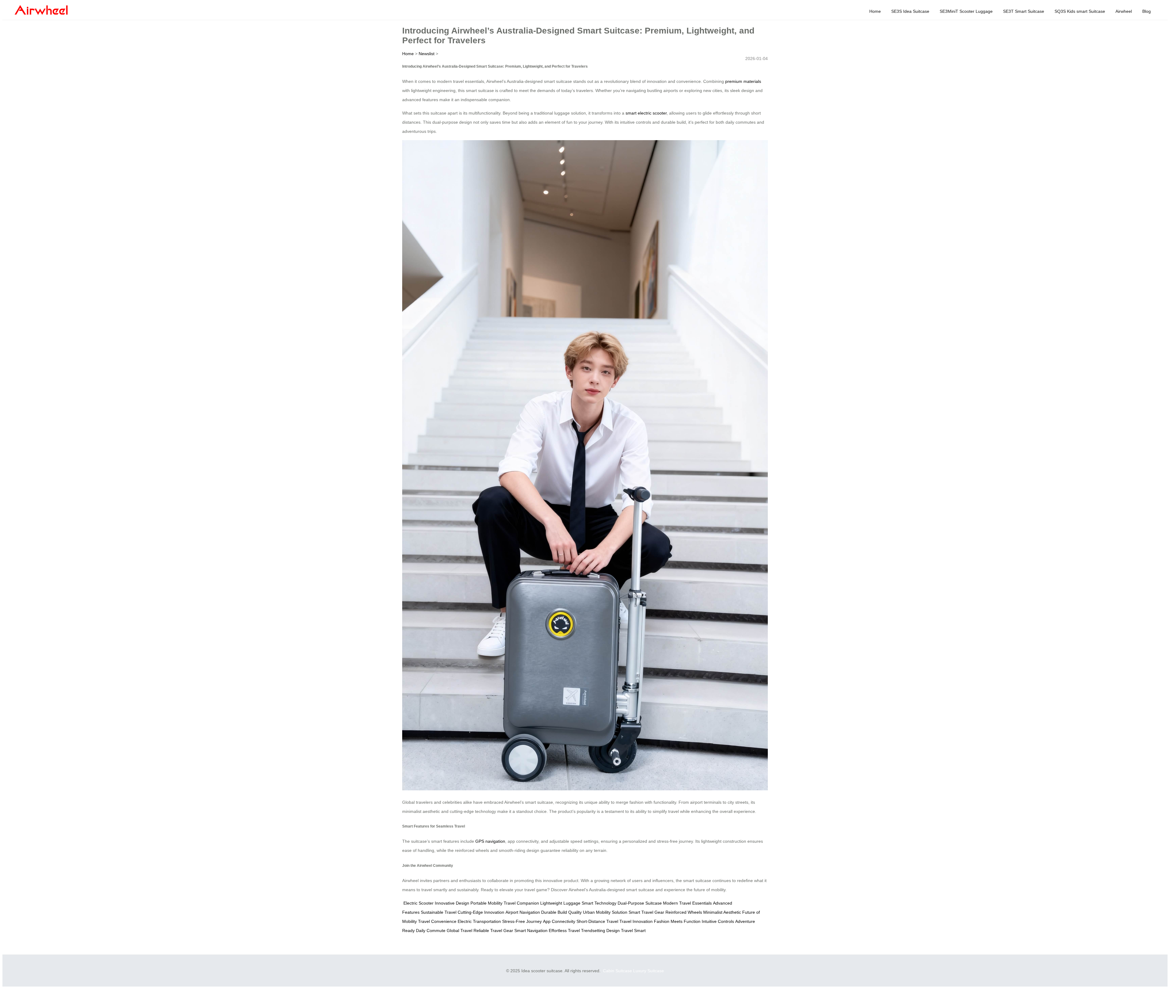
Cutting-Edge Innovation (481, 912)
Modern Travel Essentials (687, 903)
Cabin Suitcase (617, 970)
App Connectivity (559, 921)
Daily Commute (430, 930)
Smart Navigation (531, 930)
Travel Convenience (437, 921)
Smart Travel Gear (646, 912)
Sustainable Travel (438, 912)
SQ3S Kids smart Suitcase (1080, 11)
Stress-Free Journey (522, 921)
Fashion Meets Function (677, 921)
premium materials (743, 81)
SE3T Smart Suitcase (1023, 11)
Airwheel (1123, 11)
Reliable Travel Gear (493, 930)
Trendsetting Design (600, 930)
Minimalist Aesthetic (722, 912)
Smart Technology (599, 903)
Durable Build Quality (561, 912)
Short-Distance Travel (597, 921)
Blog (1146, 11)
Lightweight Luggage (560, 903)
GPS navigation (490, 841)
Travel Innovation (636, 921)
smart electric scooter (646, 113)
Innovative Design (452, 903)
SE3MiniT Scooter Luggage (966, 11)
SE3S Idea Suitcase (910, 11)
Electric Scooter (418, 903)
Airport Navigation (522, 912)
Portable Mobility (486, 903)
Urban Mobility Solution (605, 912)
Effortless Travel (564, 930)
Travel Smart (633, 930)
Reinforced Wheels (683, 912)
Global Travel (459, 930)
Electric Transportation (479, 921)
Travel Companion (521, 903)
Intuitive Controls (718, 921)
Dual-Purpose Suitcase (640, 903)
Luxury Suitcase (648, 970)
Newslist (426, 53)
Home (875, 11)
